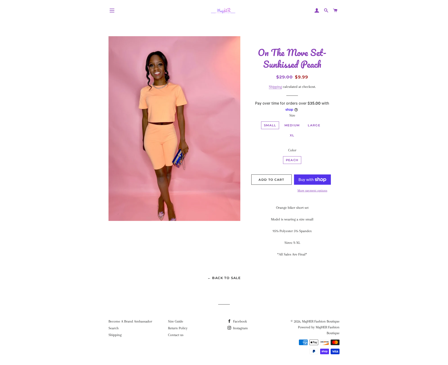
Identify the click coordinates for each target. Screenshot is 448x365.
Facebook (239, 321)
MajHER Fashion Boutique (321, 321)
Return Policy (178, 328)
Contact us (175, 335)
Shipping (275, 87)
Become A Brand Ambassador (130, 321)
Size (292, 115)
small (270, 125)
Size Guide (175, 321)
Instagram (240, 328)
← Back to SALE (224, 278)
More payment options (312, 190)
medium (292, 125)
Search (113, 328)
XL (292, 135)
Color (292, 150)
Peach (292, 160)
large (314, 125)
